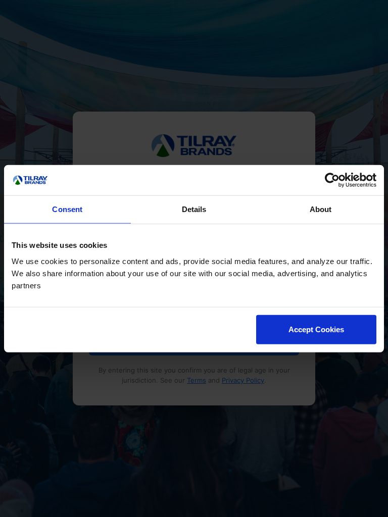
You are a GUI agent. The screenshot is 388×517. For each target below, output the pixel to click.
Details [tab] (194, 209)
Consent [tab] (67, 209)
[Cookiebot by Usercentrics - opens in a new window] (332, 180)
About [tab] (321, 209)
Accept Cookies (316, 329)
